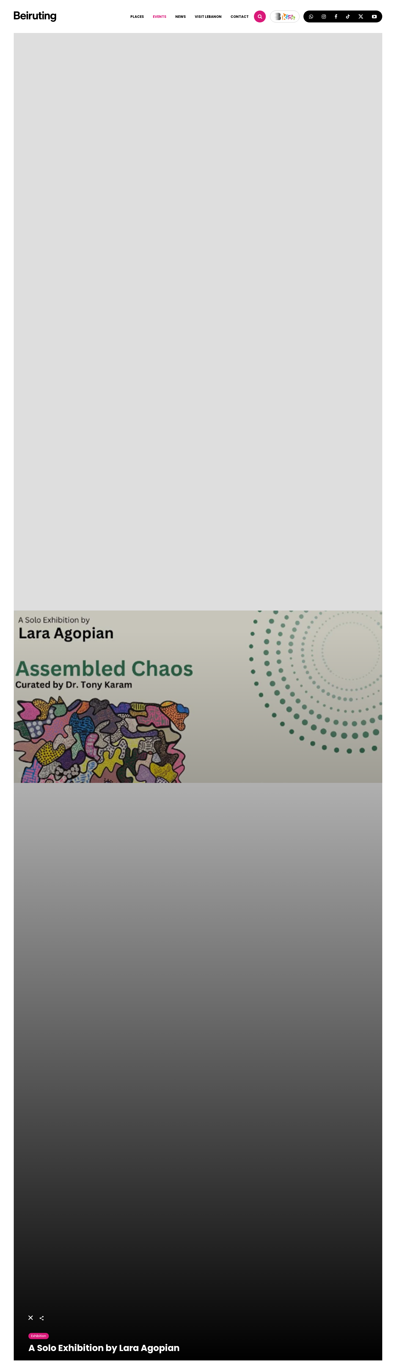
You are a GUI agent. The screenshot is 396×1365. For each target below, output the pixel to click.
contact (240, 16)
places (137, 16)
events (159, 16)
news (180, 16)
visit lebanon (208, 16)
